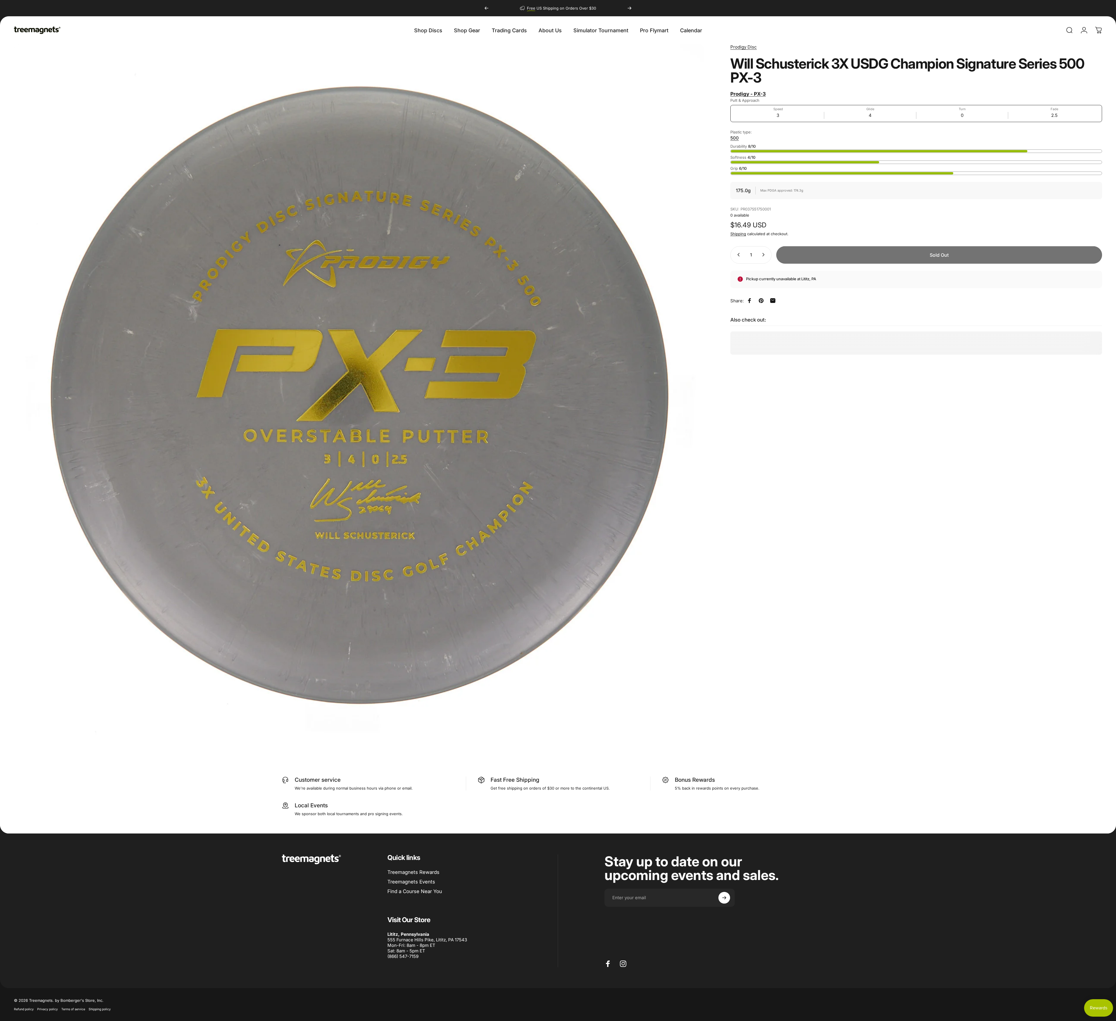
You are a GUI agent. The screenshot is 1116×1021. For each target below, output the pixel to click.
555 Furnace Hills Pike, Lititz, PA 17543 (427, 940)
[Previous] (486, 8)
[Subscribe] (724, 898)
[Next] (629, 8)
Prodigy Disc (743, 47)
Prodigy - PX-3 (748, 94)
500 (734, 137)
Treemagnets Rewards (413, 872)
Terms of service (73, 1009)
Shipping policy (100, 1009)
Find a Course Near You (414, 891)
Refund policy (24, 1009)
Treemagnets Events (411, 882)
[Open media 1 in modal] (359, 389)
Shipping (738, 233)
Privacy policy (47, 1009)
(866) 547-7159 (403, 956)
